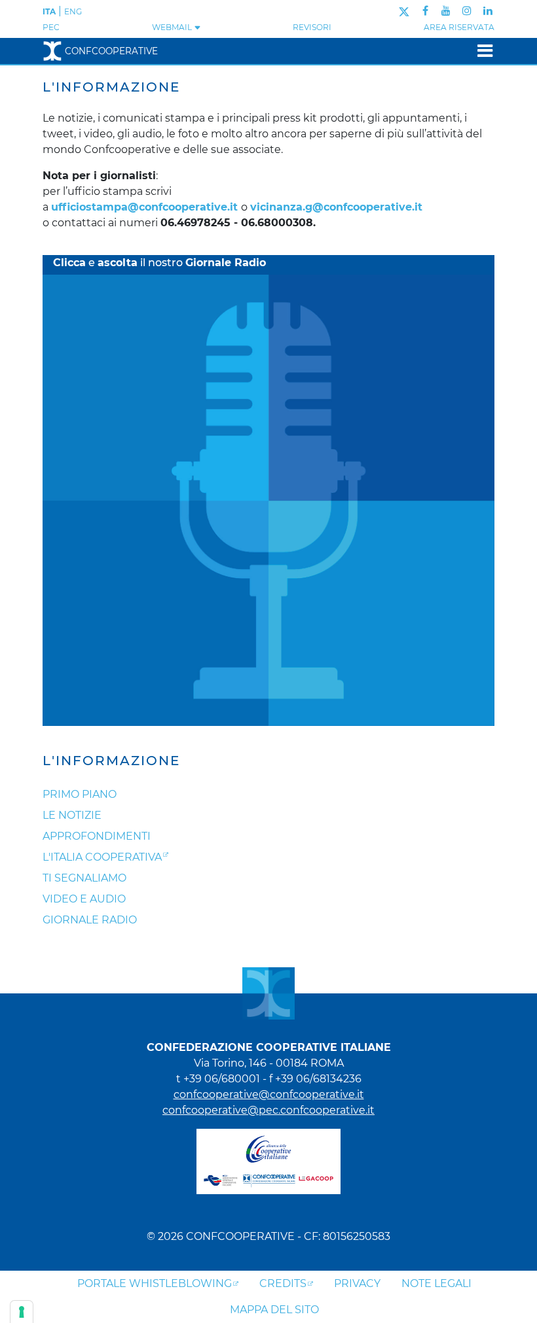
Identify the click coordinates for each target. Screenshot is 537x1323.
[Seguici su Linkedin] (487, 11)
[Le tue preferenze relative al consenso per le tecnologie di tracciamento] (21, 1312)
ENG (73, 11)
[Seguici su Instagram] (467, 11)
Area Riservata (459, 27)
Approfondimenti (97, 836)
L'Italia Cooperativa (102, 857)
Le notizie (72, 815)
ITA (49, 11)
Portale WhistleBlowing (154, 1283)
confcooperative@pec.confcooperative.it (268, 1110)
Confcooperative (111, 51)
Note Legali (436, 1283)
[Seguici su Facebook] (425, 11)
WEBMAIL (173, 27)
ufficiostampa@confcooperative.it (144, 207)
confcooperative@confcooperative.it (269, 1094)
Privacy (357, 1283)
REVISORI (312, 27)
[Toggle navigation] (481, 51)
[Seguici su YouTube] (446, 11)
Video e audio (84, 899)
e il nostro (159, 262)
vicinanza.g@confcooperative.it (336, 207)
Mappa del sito (274, 1309)
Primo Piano (80, 794)
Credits (282, 1283)
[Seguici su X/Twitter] (404, 11)
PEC (51, 27)
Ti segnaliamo (84, 878)
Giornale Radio (90, 920)
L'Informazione (111, 760)
